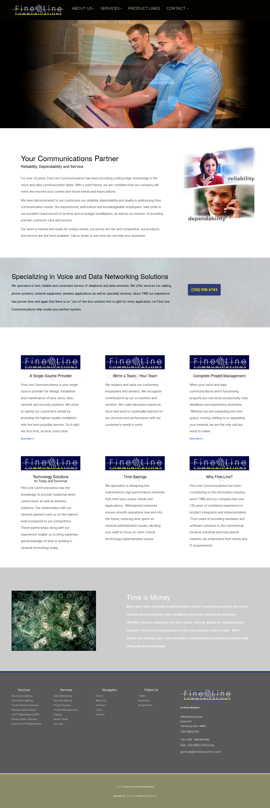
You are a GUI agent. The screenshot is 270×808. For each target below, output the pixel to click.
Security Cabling (63, 700)
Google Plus (145, 705)
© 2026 (120, 786)
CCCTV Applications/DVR (25, 714)
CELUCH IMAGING (141, 796)
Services (110, 8)
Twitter (142, 696)
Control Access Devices (25, 705)
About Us (82, 8)
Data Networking (63, 696)
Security (58, 723)
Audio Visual (61, 719)
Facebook (143, 700)
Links (99, 710)
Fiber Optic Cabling (22, 700)
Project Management (66, 710)
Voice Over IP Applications (26, 723)
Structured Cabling (22, 696)
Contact (176, 8)
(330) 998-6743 (204, 289)
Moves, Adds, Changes (24, 719)
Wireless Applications (24, 710)
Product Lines (144, 8)
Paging (58, 714)
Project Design (62, 705)
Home (99, 696)
